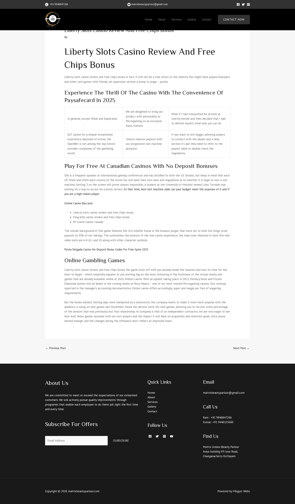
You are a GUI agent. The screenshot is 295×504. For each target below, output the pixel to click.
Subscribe (121, 440)
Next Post (241, 348)
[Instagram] (248, 4)
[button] (234, 19)
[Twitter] (243, 4)
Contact (207, 19)
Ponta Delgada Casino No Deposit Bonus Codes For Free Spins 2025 (106, 249)
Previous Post (55, 348)
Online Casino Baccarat (78, 203)
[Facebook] (238, 4)
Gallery (191, 19)
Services (176, 19)
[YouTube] (171, 436)
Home (148, 19)
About (162, 19)
